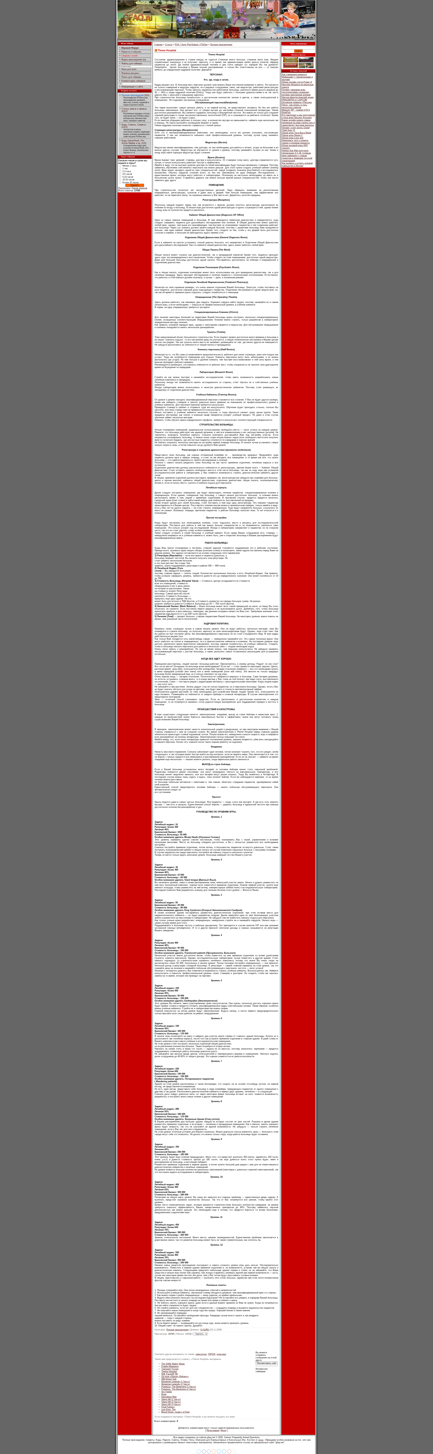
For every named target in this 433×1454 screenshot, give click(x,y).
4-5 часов (127, 174)
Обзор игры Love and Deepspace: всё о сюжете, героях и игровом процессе (296, 140)
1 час (125, 168)
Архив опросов (139, 188)
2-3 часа (126, 171)
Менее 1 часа (129, 165)
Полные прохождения (133, 95)
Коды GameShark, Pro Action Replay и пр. (133, 141)
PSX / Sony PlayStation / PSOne (191, 44)
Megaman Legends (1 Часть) (175, 1381)
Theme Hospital (169, 1371)
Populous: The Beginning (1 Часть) (178, 1386)
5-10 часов (127, 177)
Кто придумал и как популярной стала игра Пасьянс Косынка (298, 116)
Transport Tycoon (169, 1369)
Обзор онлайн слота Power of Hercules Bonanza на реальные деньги (298, 84)
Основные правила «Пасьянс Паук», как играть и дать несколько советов (297, 105)
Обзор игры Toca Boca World (296, 133)
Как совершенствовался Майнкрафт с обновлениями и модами (297, 77)
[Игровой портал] (137, 20)
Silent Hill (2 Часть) (171, 1402)
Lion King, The (168, 1409)
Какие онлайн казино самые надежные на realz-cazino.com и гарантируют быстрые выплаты (298, 122)
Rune (163, 1394)
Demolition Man (169, 1397)
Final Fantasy (168, 1407)
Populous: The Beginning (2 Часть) (178, 1389)
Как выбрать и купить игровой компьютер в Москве (297, 164)
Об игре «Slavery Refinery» (175, 1376)
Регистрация (138, 39)
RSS (152, 39)
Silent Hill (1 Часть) (171, 1399)
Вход (147, 39)
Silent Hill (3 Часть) (171, 1404)
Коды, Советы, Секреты (134, 124)
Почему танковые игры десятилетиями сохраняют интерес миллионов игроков (296, 92)
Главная (158, 44)
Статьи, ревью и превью (134, 109)
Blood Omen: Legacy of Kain (175, 1412)
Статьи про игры (124, 39)
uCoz (261, 1440)
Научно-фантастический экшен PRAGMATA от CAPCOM (298, 98)
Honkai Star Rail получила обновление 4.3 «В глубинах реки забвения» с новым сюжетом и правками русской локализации (297, 155)
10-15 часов (128, 179)
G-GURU (204, 1329)
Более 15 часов (130, 182)
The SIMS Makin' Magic (173, 1364)
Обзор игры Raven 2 (292, 135)
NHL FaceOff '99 (169, 1374)
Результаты (124, 188)
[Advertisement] (216, 1343)
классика (221, 1354)
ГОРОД (211, 1354)
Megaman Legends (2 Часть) (175, 1384)
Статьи (168, 44)
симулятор (201, 1354)
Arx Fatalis (166, 1391)
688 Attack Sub (168, 1379)
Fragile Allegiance (170, 1366)
